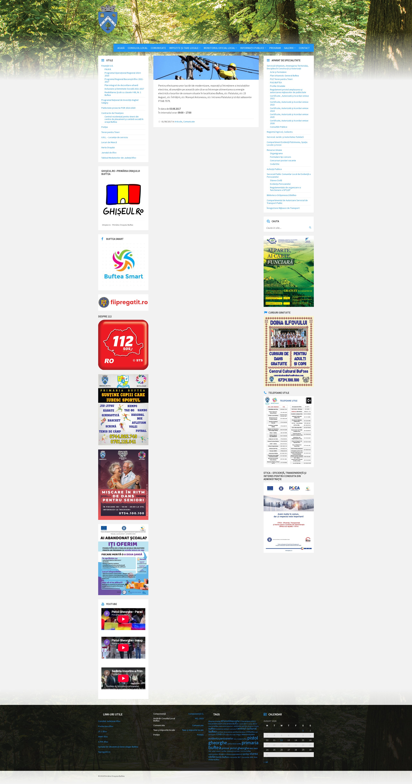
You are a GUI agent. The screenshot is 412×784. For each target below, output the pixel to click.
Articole (178, 121)
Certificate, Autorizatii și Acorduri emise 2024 (289, 109)
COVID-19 (220, 734)
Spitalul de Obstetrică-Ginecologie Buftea (118, 746)
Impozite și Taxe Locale (184, 48)
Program (275, 48)
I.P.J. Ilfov (102, 731)
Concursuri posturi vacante (283, 160)
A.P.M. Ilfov (103, 741)
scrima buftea (246, 751)
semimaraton (213, 754)
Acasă (121, 48)
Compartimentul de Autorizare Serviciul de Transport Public (287, 201)
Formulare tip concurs (280, 156)
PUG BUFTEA (276, 82)
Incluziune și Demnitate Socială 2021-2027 (124, 88)
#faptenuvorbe (214, 721)
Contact (304, 48)
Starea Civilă (276, 180)
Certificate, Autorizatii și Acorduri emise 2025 (289, 115)
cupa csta (228, 735)
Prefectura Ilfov (105, 726)
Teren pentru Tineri (110, 132)
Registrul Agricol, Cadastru (280, 131)
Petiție (104, 127)
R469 (256, 748)
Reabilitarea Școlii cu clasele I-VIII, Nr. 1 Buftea (123, 93)
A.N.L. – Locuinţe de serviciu (114, 137)
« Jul (266, 762)
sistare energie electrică (233, 754)
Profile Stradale (277, 86)
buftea (211, 728)
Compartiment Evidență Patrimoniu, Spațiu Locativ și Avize (287, 143)
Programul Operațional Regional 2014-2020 (123, 74)
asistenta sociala (241, 726)
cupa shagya (236, 735)
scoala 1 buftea (221, 751)
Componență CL (196, 713)
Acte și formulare (278, 72)
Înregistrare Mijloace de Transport (283, 208)
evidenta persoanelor (220, 738)
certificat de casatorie (224, 732)
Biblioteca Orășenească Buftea (281, 195)
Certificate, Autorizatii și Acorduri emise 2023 (289, 103)
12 (281, 740)
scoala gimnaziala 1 (234, 751)
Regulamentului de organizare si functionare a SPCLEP (285, 189)
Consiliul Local (138, 48)
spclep (246, 753)
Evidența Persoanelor (280, 183)
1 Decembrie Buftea (230, 723)
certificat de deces (239, 732)
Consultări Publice (278, 126)
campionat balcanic (223, 729)
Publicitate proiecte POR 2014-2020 (118, 107)
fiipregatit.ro (104, 751)
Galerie (289, 48)
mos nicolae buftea (240, 739)
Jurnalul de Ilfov (109, 152)
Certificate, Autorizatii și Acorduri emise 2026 (289, 122)
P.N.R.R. (108, 69)
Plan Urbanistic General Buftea (284, 75)
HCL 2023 (199, 718)
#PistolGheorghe (230, 721)
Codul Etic (275, 164)
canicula (233, 729)
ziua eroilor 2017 (235, 757)
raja (209, 751)
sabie (213, 751)
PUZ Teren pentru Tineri (281, 79)
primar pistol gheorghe (235, 748)
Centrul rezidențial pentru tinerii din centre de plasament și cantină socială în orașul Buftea (124, 119)
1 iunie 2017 (243, 724)
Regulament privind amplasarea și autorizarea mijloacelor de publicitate (288, 91)
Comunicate (158, 48)
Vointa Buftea (222, 757)
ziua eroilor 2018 (247, 757)
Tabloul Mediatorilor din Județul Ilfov (118, 157)
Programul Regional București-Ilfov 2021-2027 (124, 80)
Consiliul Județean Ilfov (109, 721)
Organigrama (276, 153)
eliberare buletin (248, 734)
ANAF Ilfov (103, 736)
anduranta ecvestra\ (226, 726)
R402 (251, 748)
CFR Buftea (250, 732)
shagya (222, 754)
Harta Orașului (108, 147)
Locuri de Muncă (109, 142)
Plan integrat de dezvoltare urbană (121, 85)
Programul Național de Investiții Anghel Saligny (119, 101)
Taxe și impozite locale (193, 730)
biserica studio (253, 726)
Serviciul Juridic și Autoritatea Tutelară (285, 137)
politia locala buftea (234, 744)
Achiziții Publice (274, 169)
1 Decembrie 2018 (247, 721)
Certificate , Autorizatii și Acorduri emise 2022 (289, 97)
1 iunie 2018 (252, 724)
